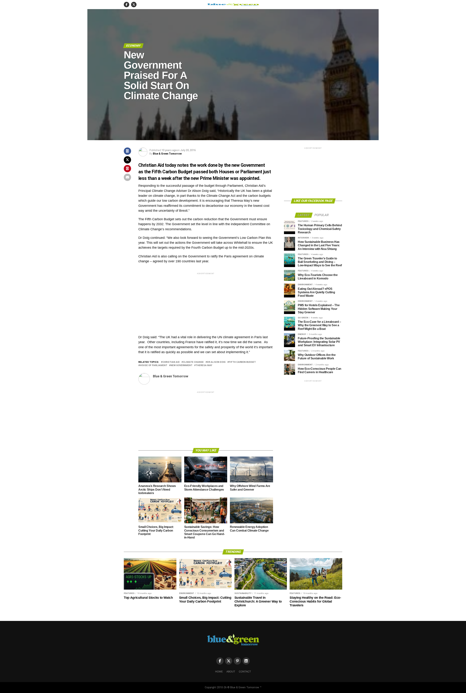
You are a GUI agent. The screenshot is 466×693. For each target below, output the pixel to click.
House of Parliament (153, 365)
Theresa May (204, 365)
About (230, 671)
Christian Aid (171, 362)
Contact (245, 671)
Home (219, 671)
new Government (181, 365)
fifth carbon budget (242, 362)
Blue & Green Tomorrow (167, 153)
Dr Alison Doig (216, 362)
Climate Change (193, 362)
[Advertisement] (205, 300)
